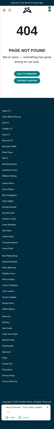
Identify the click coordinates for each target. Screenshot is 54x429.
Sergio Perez (8, 303)
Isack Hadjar (8, 201)
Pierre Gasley (8, 279)
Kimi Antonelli (8, 213)
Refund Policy (8, 340)
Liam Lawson (8, 291)
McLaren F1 (7, 140)
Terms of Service (9, 381)
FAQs (4, 358)
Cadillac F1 (7, 129)
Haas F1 (6, 134)
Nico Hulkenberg (9, 256)
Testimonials (7, 346)
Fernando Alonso (10, 242)
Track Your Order (10, 334)
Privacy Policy (8, 375)
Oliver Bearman (9, 267)
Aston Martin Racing (11, 117)
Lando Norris (8, 183)
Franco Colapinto (10, 285)
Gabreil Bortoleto (10, 261)
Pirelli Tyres (7, 152)
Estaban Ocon (8, 273)
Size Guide (7, 328)
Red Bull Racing (9, 164)
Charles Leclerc (9, 219)
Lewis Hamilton (9, 224)
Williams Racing (9, 176)
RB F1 (5, 158)
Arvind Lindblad (9, 297)
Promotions (7, 369)
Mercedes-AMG (9, 146)
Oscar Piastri (8, 189)
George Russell (9, 207)
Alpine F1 (6, 111)
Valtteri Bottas (8, 309)
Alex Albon (7, 230)
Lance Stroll (7, 248)
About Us (6, 316)
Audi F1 (5, 122)
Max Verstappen (9, 195)
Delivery (6, 322)
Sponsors (6, 352)
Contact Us (7, 364)
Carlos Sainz (8, 236)
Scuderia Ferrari (9, 170)
